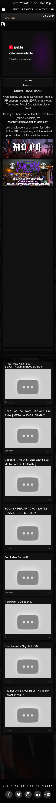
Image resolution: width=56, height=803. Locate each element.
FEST (16, 9)
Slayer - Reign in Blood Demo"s (24, 366)
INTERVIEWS (20, 3)
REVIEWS (27, 9)
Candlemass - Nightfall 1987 (21, 646)
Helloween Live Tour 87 (19, 601)
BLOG (34, 3)
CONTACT (41, 9)
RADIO (44, 3)
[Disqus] (27, 229)
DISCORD (48, 15)
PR (52, 9)
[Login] (49, 3)
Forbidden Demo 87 (16, 557)
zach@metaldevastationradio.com (27, 122)
